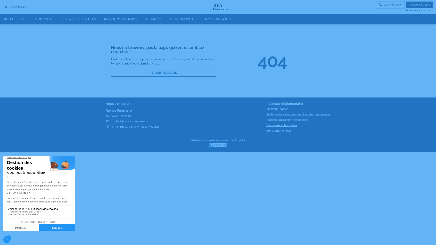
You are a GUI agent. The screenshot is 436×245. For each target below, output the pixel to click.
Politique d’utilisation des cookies (287, 119)
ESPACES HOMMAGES (182, 19)
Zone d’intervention (278, 130)
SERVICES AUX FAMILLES (218, 19)
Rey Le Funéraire (119, 110)
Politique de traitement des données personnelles (298, 114)
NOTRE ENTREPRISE (14, 19)
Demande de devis (420, 5)
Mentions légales (277, 109)
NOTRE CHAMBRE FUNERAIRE (121, 19)
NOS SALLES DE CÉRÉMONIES (79, 19)
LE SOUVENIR (154, 19)
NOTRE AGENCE (44, 19)
